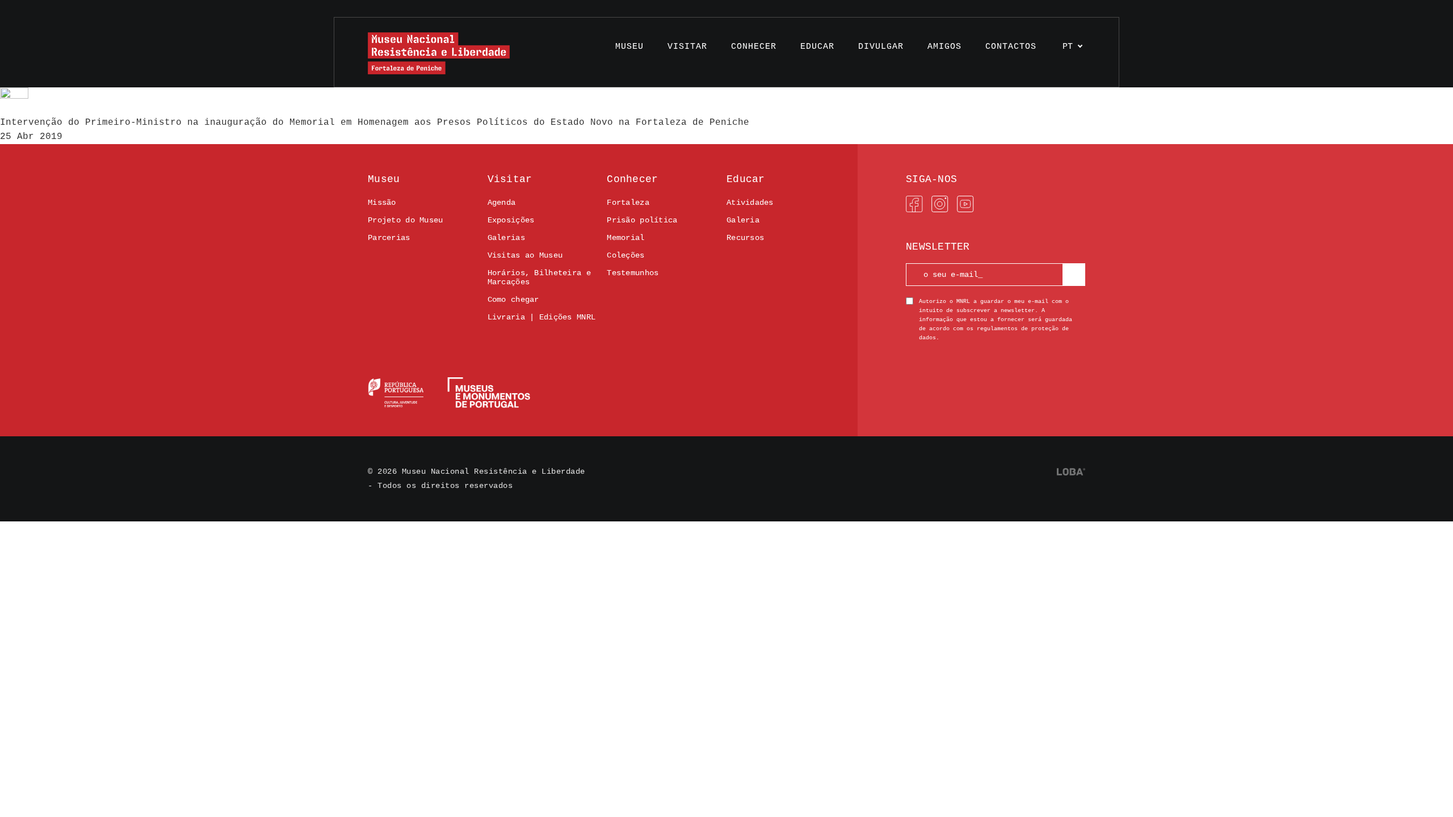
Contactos (1010, 47)
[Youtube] (965, 204)
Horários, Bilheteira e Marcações (539, 277)
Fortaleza (628, 202)
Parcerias (389, 237)
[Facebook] (914, 204)
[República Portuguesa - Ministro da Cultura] (449, 393)
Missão (382, 202)
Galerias (506, 237)
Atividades (750, 202)
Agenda (502, 202)
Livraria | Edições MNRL (541, 317)
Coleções (625, 255)
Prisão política (642, 220)
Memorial (625, 237)
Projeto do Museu (405, 220)
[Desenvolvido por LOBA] (1071, 472)
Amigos (944, 47)
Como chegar (513, 299)
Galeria (742, 220)
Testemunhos (632, 272)
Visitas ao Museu (525, 255)
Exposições (511, 220)
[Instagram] (939, 204)
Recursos (745, 237)
